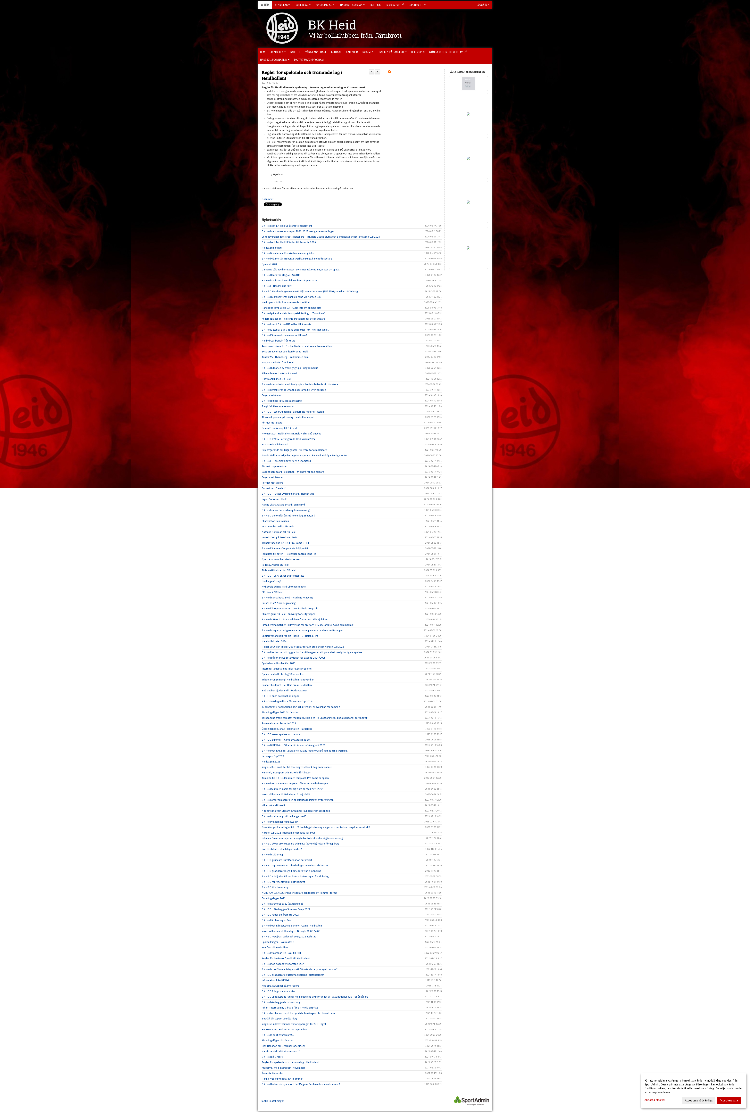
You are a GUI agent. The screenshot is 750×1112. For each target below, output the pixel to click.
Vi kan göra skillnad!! (273, 805)
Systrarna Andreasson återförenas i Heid (285, 351)
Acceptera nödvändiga (698, 1100)
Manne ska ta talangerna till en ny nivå (283, 504)
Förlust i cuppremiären (274, 466)
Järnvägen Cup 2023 (273, 756)
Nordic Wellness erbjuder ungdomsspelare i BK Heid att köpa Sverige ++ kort (305, 455)
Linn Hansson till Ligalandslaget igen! (283, 1045)
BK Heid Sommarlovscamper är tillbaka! (284, 335)
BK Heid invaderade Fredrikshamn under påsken (288, 253)
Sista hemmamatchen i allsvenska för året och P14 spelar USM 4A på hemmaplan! (308, 624)
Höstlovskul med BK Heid (276, 378)
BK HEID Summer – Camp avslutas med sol (286, 739)
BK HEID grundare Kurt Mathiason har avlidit (287, 860)
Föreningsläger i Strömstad (277, 1040)
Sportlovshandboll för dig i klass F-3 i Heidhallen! (290, 635)
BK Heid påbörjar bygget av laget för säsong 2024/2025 (294, 657)
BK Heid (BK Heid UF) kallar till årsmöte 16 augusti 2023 (293, 745)
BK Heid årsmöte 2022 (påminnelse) (282, 903)
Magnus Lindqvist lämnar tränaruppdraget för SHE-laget (294, 1024)
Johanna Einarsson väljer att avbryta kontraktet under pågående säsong (302, 838)
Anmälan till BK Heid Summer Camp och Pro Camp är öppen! (295, 778)
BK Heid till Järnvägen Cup (276, 920)
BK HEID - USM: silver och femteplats (283, 575)
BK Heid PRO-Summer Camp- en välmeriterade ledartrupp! (295, 783)
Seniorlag (281, 4)
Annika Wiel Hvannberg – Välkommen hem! (285, 357)
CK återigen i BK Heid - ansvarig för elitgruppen (288, 614)
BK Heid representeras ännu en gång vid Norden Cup (291, 296)
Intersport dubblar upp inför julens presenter (287, 668)
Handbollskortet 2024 (274, 641)
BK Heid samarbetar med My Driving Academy (287, 597)
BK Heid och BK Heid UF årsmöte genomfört (287, 225)
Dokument (267, 199)
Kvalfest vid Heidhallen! (275, 947)
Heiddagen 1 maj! (271, 581)
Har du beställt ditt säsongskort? (281, 1051)
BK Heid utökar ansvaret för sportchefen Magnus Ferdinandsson (298, 1013)
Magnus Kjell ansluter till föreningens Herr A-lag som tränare (297, 767)
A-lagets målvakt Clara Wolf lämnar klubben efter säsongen (296, 810)
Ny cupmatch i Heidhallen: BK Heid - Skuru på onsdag (291, 433)
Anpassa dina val (655, 1100)
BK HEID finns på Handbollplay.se (280, 696)
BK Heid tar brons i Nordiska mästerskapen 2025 (289, 280)
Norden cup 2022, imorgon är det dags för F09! (288, 832)
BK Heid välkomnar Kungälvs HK (280, 821)
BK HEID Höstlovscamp (275, 887)
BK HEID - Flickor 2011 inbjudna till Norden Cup (288, 493)
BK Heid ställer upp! (273, 854)
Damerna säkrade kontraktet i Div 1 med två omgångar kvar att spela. (301, 269)
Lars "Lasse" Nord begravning (279, 603)
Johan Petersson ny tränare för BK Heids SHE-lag (290, 1007)
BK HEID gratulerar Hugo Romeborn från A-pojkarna (291, 870)
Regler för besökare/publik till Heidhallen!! (286, 958)
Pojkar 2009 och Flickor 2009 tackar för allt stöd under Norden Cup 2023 (303, 646)
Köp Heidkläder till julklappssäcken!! (282, 849)
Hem (266, 4)
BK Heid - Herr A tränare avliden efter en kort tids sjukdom (295, 619)
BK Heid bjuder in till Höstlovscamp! (282, 400)
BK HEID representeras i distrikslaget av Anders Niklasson (295, 865)
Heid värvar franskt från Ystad (278, 340)
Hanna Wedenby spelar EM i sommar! (282, 1078)
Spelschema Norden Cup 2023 (279, 663)
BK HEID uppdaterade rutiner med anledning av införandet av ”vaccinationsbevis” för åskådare (315, 996)
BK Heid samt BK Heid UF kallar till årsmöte (286, 324)
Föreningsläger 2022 (274, 898)
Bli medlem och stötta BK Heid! (279, 373)
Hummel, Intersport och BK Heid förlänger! (286, 772)
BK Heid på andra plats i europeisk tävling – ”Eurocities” (293, 313)
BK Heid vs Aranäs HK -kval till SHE (281, 952)
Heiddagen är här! (272, 247)
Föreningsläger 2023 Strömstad (280, 712)
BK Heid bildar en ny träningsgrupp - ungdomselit (290, 368)
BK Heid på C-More (272, 1056)
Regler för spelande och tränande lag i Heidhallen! (302, 75)
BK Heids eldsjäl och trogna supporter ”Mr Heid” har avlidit (295, 329)
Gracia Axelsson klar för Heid (278, 526)
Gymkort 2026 (270, 264)
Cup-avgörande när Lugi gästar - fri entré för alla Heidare (294, 450)
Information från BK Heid (276, 980)
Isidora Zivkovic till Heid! (275, 564)
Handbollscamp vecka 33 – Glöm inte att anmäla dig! (291, 307)
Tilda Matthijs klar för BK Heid (279, 570)
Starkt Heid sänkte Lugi (275, 444)
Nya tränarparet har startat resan (281, 559)
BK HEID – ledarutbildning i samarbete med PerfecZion (293, 411)
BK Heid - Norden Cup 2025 (277, 285)
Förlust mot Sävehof (273, 488)
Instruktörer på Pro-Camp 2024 (279, 537)
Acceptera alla (729, 1100)
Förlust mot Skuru (272, 422)
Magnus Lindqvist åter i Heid (278, 362)
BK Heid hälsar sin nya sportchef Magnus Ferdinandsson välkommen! (301, 1084)
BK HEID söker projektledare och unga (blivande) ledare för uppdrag (300, 843)
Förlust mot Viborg (272, 482)
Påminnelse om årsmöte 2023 (279, 723)
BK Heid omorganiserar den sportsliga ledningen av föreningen (298, 799)
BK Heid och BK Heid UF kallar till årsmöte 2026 (289, 242)
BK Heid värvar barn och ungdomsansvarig (286, 510)
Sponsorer (416, 4)
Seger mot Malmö (272, 395)
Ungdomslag (324, 4)
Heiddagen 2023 (271, 761)
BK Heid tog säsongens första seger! (283, 963)
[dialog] (693, 1090)
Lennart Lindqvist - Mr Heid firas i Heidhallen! (287, 685)
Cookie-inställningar (272, 1101)
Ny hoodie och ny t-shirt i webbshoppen (284, 586)
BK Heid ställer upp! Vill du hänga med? (284, 816)
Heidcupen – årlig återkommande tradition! (286, 302)
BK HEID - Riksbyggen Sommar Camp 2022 (286, 909)
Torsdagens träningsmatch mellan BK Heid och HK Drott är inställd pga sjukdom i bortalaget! (315, 717)
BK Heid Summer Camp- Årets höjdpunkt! (285, 548)
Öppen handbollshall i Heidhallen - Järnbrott (287, 728)
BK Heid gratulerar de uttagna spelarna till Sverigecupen (294, 389)
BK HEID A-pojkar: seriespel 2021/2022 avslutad (289, 936)
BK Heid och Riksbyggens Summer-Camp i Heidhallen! (292, 925)
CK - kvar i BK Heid (272, 592)
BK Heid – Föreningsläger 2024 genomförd (286, 460)
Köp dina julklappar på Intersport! (280, 985)
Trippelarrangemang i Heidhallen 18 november (288, 679)
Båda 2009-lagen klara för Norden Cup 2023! (287, 701)
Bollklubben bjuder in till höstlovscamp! (284, 690)
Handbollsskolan (351, 4)
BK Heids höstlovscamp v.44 (278, 1035)
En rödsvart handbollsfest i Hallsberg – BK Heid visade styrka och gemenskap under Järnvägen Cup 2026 (321, 236)
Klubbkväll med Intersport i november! (283, 1067)
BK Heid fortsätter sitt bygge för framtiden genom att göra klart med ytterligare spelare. (312, 652)
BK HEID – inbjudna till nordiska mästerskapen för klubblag (295, 876)
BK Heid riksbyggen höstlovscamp (281, 1002)
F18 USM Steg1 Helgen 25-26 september (284, 1029)
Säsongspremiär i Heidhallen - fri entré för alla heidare (293, 471)
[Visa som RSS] (389, 72)
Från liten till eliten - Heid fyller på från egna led (289, 553)
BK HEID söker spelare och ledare (281, 734)
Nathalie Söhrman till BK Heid (279, 532)
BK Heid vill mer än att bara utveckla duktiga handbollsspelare (297, 258)
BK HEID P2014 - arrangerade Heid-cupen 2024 (288, 439)
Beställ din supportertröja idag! (279, 1018)
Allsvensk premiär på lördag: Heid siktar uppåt (288, 417)
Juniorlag (302, 4)
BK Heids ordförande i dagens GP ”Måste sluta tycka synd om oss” (300, 969)
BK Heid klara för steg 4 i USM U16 (281, 275)
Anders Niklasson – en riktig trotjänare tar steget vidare (293, 318)
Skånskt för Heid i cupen (275, 521)
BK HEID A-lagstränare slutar (278, 991)
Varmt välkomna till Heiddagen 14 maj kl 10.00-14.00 (291, 931)
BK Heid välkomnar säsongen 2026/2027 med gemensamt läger (298, 231)
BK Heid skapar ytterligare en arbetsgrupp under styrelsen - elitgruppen (302, 630)
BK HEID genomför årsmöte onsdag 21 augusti (288, 515)
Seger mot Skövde (272, 477)
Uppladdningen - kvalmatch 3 (278, 942)
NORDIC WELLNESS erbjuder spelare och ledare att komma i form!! (299, 892)
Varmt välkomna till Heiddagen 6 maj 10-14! (286, 794)
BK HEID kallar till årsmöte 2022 (280, 914)
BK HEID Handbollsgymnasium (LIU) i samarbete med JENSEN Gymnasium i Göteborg (310, 291)
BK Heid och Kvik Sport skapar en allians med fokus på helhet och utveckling (305, 750)
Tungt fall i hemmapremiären (278, 406)
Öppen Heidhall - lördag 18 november (283, 674)
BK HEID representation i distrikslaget (283, 881)
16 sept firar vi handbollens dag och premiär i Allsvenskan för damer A (301, 706)
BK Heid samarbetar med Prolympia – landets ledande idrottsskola (300, 384)
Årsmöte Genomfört (273, 1073)
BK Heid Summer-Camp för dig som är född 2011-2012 (292, 788)
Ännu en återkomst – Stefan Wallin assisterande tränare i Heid (297, 346)
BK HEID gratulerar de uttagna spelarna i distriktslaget (293, 974)
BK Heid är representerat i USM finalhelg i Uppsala (290, 608)
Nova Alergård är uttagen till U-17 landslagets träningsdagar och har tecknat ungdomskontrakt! (316, 827)
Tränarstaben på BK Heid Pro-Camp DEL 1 (285, 542)
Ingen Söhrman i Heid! (274, 499)
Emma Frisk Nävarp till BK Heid (279, 428)
